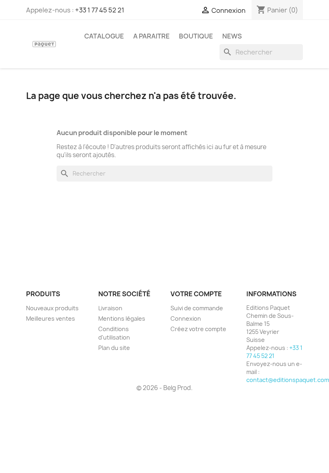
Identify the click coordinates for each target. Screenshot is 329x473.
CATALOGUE (104, 36)
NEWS (232, 36)
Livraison (110, 308)
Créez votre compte (198, 329)
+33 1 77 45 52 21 (99, 10)
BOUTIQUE (196, 36)
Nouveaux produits (52, 308)
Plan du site (114, 348)
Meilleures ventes (50, 318)
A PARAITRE (151, 36)
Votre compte (196, 293)
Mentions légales (121, 318)
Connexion (186, 318)
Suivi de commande (197, 308)
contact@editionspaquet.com (287, 380)
